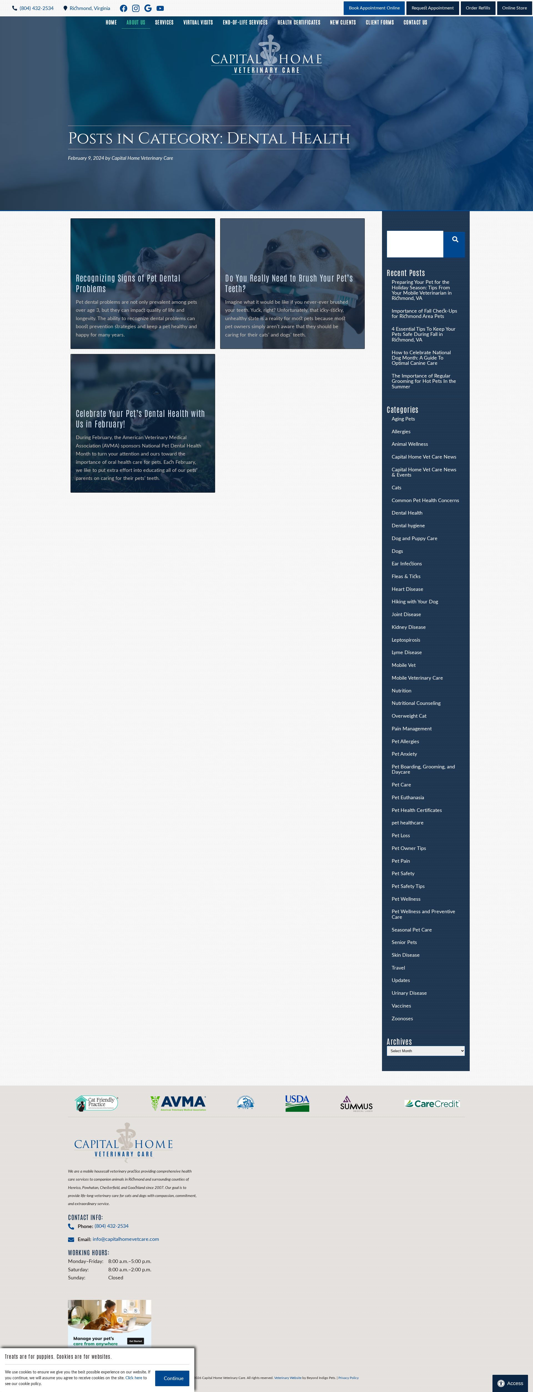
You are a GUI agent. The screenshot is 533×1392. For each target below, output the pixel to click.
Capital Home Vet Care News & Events (424, 472)
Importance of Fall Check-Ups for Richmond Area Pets (424, 314)
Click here (133, 1378)
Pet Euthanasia (408, 797)
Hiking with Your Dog (415, 601)
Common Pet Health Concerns (425, 500)
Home (111, 22)
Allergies (401, 431)
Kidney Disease (409, 627)
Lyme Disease (407, 652)
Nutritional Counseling (416, 703)
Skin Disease (406, 955)
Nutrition (401, 691)
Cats (396, 487)
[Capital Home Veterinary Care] (266, 57)
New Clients (343, 22)
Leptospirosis (406, 640)
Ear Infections (407, 563)
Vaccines (401, 1006)
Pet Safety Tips (408, 886)
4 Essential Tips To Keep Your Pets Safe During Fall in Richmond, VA (424, 334)
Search (454, 245)
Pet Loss (401, 835)
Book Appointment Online (374, 8)
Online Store (514, 8)
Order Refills (478, 8)
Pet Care (401, 785)
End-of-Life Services (245, 22)
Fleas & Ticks (406, 576)
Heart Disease (407, 589)
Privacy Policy (348, 1378)
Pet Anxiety (404, 754)
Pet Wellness (406, 899)
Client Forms (380, 22)
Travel (398, 968)
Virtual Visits (198, 22)
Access (515, 1383)
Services (164, 22)
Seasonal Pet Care (412, 930)
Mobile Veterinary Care (417, 678)
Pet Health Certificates (417, 810)
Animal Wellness (410, 444)
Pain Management (412, 729)
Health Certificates (299, 22)
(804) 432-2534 (37, 8)
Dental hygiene (408, 525)
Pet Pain (401, 861)
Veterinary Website (287, 1378)
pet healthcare (408, 823)
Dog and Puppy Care (415, 538)
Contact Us (415, 22)
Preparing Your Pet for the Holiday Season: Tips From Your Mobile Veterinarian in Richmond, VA (422, 290)
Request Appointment (433, 8)
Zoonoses (402, 1018)
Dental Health (407, 513)
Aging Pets (403, 419)
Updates (401, 980)
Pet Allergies (405, 741)
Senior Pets (404, 942)
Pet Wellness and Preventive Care (423, 914)
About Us (136, 22)
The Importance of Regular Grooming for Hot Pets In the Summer (424, 381)
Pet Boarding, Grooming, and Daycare (423, 770)
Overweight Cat (409, 716)
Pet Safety (403, 873)
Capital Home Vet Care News (424, 457)
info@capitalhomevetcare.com (126, 1239)
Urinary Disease (409, 993)
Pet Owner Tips (409, 848)
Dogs (397, 551)
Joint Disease (406, 614)
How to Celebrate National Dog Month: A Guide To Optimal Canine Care (421, 358)
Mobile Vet (404, 665)
